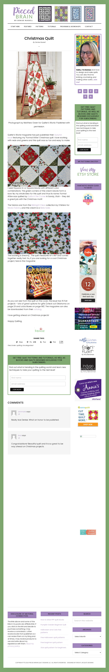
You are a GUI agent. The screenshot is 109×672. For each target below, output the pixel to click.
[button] (97, 26)
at (19, 414)
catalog (37, 309)
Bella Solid (45, 207)
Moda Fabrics (14, 207)
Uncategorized (27, 345)
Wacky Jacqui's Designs (84, 663)
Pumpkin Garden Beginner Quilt (53, 625)
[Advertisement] (88, 491)
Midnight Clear (38, 205)
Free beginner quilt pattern (52, 642)
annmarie (22, 411)
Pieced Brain (54, 13)
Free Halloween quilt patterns (53, 637)
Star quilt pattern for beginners (53, 647)
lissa (20, 435)
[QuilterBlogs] (88, 532)
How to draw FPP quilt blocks (52, 620)
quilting (19, 345)
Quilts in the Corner (37, 196)
